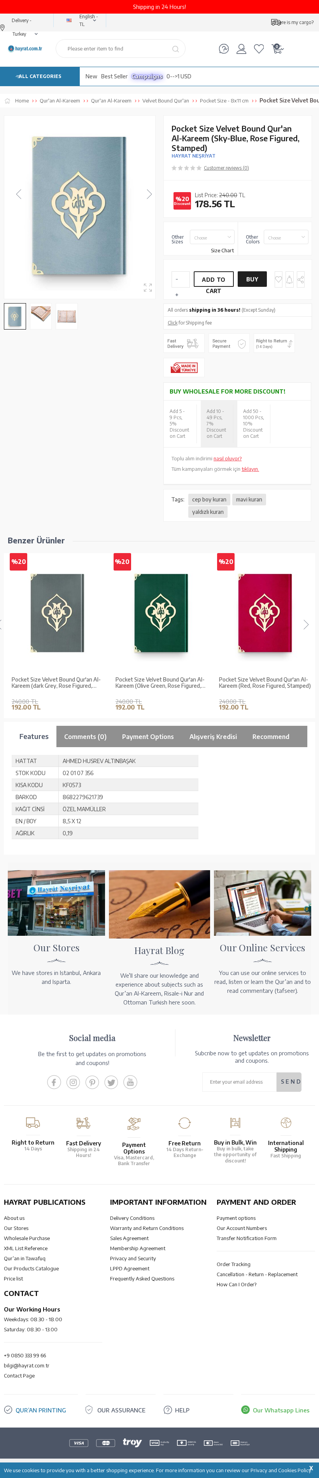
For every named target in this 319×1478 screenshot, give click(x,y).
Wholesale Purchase (27, 1238)
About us (14, 1218)
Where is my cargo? (293, 22)
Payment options (236, 1218)
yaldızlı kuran (208, 511)
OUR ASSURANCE (121, 1410)
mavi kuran (249, 499)
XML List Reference (25, 1248)
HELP (182, 1410)
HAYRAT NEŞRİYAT (194, 156)
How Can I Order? (236, 1284)
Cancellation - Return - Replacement (257, 1274)
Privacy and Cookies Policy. (281, 1470)
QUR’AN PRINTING (41, 1410)
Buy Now (252, 281)
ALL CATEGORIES (40, 76)
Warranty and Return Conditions (147, 1228)
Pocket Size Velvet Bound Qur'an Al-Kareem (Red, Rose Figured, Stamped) (161, 683)
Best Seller (114, 76)
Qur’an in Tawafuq (25, 1258)
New (91, 76)
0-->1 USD (179, 76)
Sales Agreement (129, 1238)
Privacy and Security (133, 1258)
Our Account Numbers (242, 1228)
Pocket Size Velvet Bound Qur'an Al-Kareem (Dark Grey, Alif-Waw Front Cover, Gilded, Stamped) (263, 683)
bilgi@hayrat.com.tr (26, 1365)
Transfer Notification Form (247, 1238)
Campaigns (147, 76)
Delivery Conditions (132, 1218)
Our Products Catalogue (31, 1268)
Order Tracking (234, 1264)
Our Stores (16, 1228)
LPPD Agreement (129, 1268)
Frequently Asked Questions (142, 1278)
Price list (13, 1278)
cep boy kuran (209, 499)
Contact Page (19, 1375)
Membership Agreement (137, 1248)
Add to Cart (213, 281)
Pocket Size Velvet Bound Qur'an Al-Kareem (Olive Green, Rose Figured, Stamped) (56, 683)
